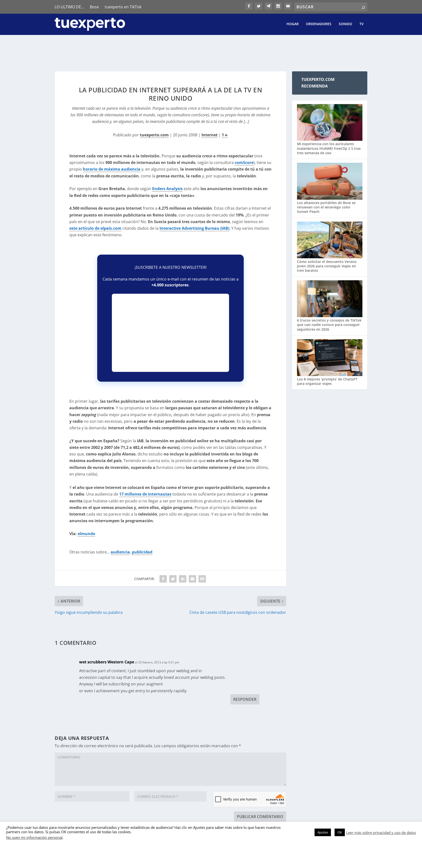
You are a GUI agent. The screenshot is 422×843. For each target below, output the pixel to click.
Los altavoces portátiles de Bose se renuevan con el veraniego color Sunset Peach (326, 207)
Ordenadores (318, 24)
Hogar (292, 24)
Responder (244, 699)
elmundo (86, 533)
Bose (94, 7)
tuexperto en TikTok (123, 7)
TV (361, 24)
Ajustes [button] (322, 832)
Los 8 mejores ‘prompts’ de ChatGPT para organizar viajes (327, 381)
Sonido (345, 24)
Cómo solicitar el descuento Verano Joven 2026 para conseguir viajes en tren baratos (327, 266)
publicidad (142, 552)
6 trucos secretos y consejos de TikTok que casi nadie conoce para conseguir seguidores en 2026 (329, 324)
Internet (209, 135)
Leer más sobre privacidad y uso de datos (381, 832)
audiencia (120, 552)
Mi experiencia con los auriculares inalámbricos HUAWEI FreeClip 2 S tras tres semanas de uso (329, 148)
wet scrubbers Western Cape (106, 662)
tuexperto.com (154, 135)
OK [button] (340, 832)
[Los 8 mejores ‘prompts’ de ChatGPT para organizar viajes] (329, 358)
